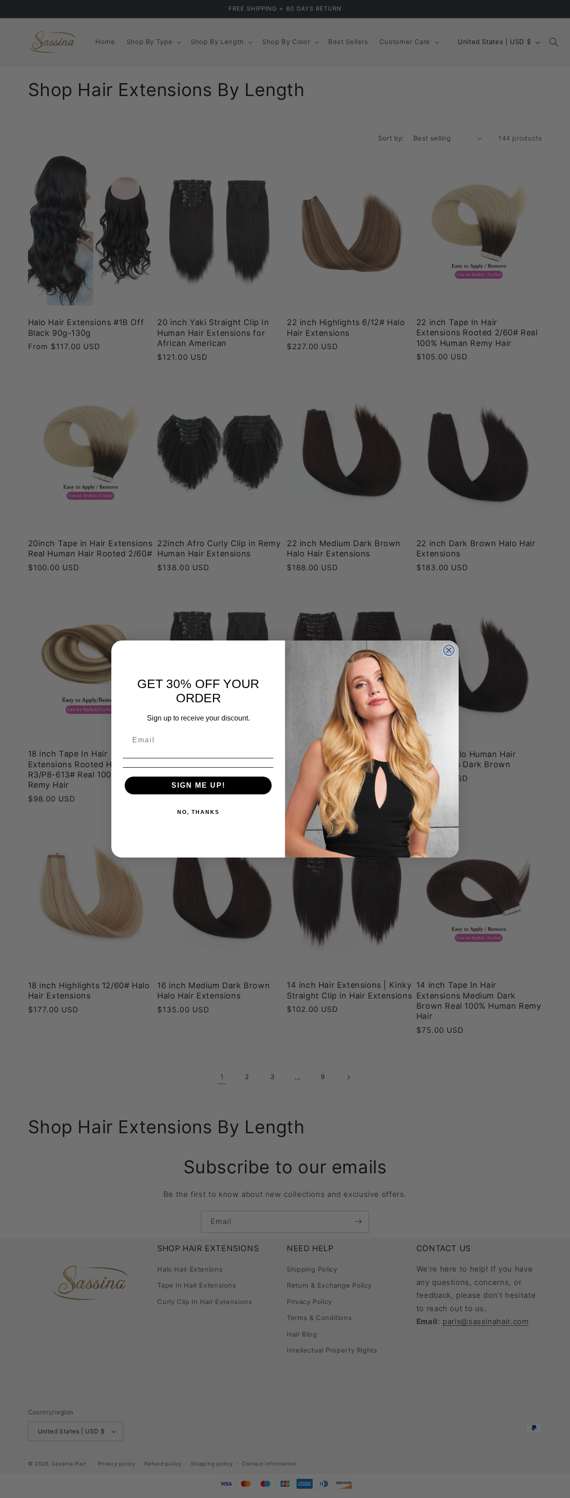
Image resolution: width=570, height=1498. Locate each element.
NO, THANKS (198, 812)
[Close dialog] (449, 650)
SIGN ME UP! (198, 785)
